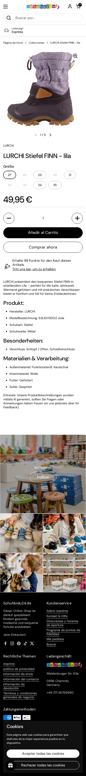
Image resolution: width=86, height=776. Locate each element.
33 (24, 185)
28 (24, 175)
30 (55, 175)
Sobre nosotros (57, 611)
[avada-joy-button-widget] (10, 765)
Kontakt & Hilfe (57, 616)
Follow (43, 477)
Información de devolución (14, 686)
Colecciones (36, 42)
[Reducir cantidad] (8, 218)
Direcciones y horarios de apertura (62, 623)
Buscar (51, 644)
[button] (78, 6)
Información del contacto (21, 679)
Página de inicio (13, 42)
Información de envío (18, 674)
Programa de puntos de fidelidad (63, 632)
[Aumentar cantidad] (77, 218)
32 (9, 185)
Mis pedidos (55, 639)
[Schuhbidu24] (43, 6)
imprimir (9, 664)
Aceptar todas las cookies (43, 753)
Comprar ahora (43, 247)
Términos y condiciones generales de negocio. (20, 695)
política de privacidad (18, 669)
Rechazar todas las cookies (43, 765)
